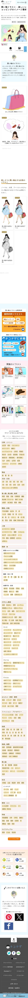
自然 (3, 726)
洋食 (12, 496)
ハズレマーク (16, 642)
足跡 (3, 605)
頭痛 (11, 594)
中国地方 (18, 753)
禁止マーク (16, 636)
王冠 (12, 721)
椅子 (11, 789)
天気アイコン (16, 683)
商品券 (14, 782)
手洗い (5, 565)
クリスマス (13, 463)
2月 (7, 481)
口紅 (16, 714)
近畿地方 (11, 753)
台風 (15, 735)
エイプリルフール (7, 451)
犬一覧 (22, 517)
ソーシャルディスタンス (10, 559)
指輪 (19, 717)
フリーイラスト (21, 2)
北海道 (4, 750)
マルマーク (15, 648)
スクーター (5, 771)
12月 (23, 484)
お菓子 (4, 502)
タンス (19, 792)
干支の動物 (5, 511)
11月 (19, 484)
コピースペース (20, 611)
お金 (9, 782)
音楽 (3, 700)
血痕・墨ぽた (19, 620)
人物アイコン (7, 686)
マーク (5, 627)
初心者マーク (7, 636)
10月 (14, 484)
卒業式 (21, 451)
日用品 (4, 782)
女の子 (4, 535)
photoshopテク (20, 967)
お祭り (8, 460)
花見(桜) (15, 454)
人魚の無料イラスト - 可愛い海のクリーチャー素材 (20, 415)
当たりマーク (7, 642)
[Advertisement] (14, 163)
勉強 (9, 823)
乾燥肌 (5, 591)
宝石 (15, 717)
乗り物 (4, 762)
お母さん (4, 541)
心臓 (15, 577)
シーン (20, 535)
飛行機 (10, 765)
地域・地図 (6, 744)
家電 (18, 782)
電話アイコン (7, 689)
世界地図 (8, 747)
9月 (10, 484)
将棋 (14, 700)
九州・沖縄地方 (13, 756)
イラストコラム (7, 975)
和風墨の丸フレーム (9, 665)
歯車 (13, 611)
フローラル (12, 614)
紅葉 (18, 460)
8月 (7, 484)
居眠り (21, 817)
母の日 (4, 454)
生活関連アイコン (18, 680)
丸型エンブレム (18, 608)
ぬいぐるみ (11, 706)
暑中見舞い (20, 457)
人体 (5, 577)
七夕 (3, 460)
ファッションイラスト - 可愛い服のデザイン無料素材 (7, 415)
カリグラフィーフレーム (10, 669)
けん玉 (4, 706)
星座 (3, 832)
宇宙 (3, 732)
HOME (10, 50)
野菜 (15, 502)
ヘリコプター (20, 771)
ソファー (6, 792)
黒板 (3, 820)
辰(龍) (9, 514)
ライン (4, 611)
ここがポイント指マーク (10, 654)
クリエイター (20, 975)
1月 (3, 481)
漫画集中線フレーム (18, 662)
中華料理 (17, 496)
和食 (7, 496)
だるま (8, 832)
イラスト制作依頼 (19, 50)
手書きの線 (5, 623)
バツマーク (7, 648)
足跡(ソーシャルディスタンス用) (13, 562)
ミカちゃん (21, 532)
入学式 (16, 451)
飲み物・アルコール (7, 499)
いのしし (13, 517)
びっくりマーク (8, 633)
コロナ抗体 (12, 565)
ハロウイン (5, 463)
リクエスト (14, 979)
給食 (7, 820)
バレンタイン (15, 445)
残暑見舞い (12, 457)
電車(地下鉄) (5, 768)
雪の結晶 (7, 738)
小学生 (16, 817)
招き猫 (14, 832)
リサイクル (13, 806)
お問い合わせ (14, 983)
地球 (3, 729)
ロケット (12, 771)
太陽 (17, 729)
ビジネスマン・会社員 (8, 529)
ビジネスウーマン (7, 532)
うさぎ (4, 514)
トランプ (8, 700)
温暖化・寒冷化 (6, 809)
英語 (20, 617)
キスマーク (16, 645)
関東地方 (16, 750)
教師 (12, 820)
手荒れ (18, 588)
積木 (10, 703)
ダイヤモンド (6, 721)
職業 (15, 532)
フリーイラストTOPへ (14, 838)
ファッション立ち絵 (7, 714)
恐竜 (10, 520)
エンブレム (20, 605)
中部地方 (4, 753)
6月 (21, 481)
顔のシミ (11, 591)
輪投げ (20, 703)
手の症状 (11, 588)
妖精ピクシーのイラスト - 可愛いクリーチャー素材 (7, 396)
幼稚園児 (12, 538)
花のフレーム (7, 662)
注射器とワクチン (9, 568)
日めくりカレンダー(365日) (10, 487)
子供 (3, 538)
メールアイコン (17, 686)
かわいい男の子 (12, 535)
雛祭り (13, 448)
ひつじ (20, 514)
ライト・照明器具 (9, 795)
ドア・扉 (12, 792)
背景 (14, 605)
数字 (16, 617)
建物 (22, 782)
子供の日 (21, 454)
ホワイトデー (6, 448)
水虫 (22, 588)
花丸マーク (17, 633)
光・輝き (4, 620)
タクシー (17, 768)
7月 (3, 484)
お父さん (18, 538)
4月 (14, 481)
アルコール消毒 (8, 556)
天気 (7, 729)
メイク (21, 714)
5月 (18, 481)
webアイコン (7, 680)
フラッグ (4, 614)
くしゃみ (6, 594)
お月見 (14, 460)
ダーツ (15, 703)
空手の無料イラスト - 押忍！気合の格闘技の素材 (7, 376)
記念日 (4, 466)
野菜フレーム (7, 672)
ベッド (16, 789)
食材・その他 (19, 499)
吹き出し (8, 605)
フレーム (6, 660)
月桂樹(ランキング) (7, 617)
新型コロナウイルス (9, 553)
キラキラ (14, 639)
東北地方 (10, 750)
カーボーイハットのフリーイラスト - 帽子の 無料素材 (20, 397)
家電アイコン (7, 683)
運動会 (4, 823)
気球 (3, 774)
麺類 (22, 496)
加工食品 (10, 502)
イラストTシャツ (20, 962)
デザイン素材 (6, 602)
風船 (17, 706)
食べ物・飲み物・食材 (9, 493)
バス (12, 768)
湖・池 (4, 735)
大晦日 (20, 463)
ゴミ (19, 806)
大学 (11, 817)
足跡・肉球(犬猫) (15, 623)
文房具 (17, 820)
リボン (10, 717)
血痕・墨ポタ (7, 651)
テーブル (6, 789)
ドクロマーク (7, 645)
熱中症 (5, 588)
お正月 (4, 445)
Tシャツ (4, 717)
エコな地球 (5, 806)
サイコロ (4, 703)
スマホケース (20, 971)
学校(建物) (5, 817)
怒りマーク (7, 639)
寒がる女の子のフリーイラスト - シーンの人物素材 (20, 376)
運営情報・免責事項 (14, 988)
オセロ (19, 700)
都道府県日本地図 (18, 747)
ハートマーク (7, 630)
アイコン (6, 677)
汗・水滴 (11, 620)
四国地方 (4, 756)
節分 (9, 445)
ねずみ (12, 511)
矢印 (9, 611)
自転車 (15, 765)
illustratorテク (7, 971)
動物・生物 (6, 508)
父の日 (9, 454)
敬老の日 (4, 457)
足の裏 (5, 580)
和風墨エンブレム (7, 608)
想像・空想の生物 (18, 520)
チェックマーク (17, 630)
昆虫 (6, 520)
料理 (3, 496)
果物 (20, 502)
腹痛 (17, 591)
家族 (7, 538)
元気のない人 (18, 594)
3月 (10, 481)
